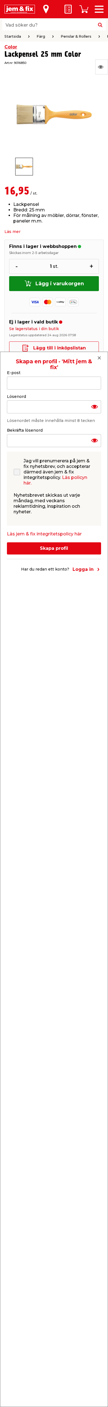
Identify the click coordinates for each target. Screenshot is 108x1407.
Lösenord (16, 396)
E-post (13, 372)
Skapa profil (54, 548)
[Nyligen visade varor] (102, 67)
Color (10, 47)
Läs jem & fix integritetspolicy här (44, 534)
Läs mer (12, 231)
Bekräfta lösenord (25, 430)
